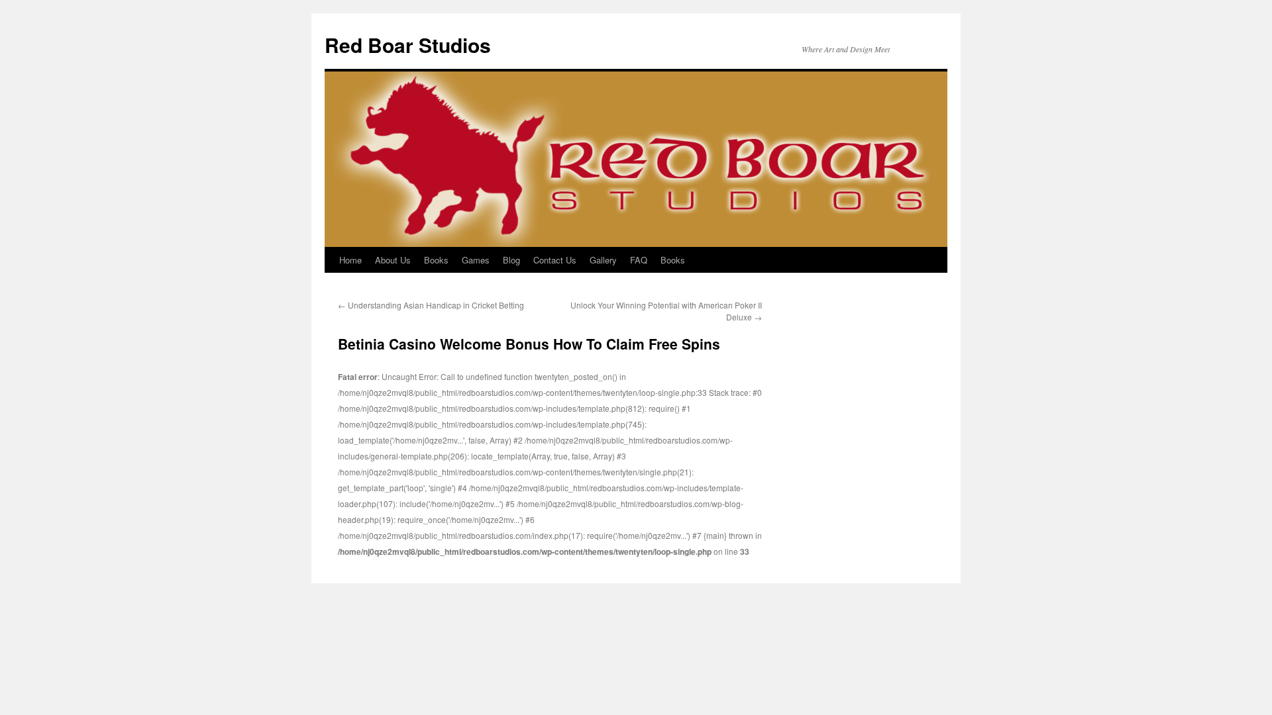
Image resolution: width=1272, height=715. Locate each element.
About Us (393, 260)
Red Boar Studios (408, 44)
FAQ (638, 260)
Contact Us (554, 260)
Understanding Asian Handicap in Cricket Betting (431, 304)
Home (350, 260)
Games (476, 260)
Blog (511, 260)
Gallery (603, 260)
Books (436, 260)
